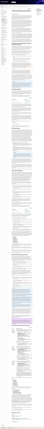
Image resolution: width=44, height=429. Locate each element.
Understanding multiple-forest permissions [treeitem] (4, 18)
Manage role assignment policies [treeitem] (4, 28)
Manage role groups (15, 123)
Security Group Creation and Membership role (16, 102)
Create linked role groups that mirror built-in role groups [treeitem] (4, 33)
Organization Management (27, 100)
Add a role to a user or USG (16, 124)
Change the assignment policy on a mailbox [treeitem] (4, 30)
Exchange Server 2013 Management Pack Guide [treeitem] (3, 58)
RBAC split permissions (39, 13)
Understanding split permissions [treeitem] (4, 20)
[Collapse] (7, 8)
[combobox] (4, 9)
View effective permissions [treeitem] (4, 34)
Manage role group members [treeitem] (4, 25)
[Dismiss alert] (42, 1)
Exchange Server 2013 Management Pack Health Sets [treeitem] (4, 60)
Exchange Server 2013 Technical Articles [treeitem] (3, 62)
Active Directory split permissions (39, 14)
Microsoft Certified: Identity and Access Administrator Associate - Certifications (20, 418)
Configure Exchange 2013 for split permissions (17, 410)
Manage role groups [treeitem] (4, 24)
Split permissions (38, 12)
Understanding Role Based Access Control (22, 49)
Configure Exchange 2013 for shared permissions (22, 126)
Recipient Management (27, 101)
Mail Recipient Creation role (15, 100)
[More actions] (31, 8)
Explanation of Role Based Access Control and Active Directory (39, 10)
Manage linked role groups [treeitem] (4, 27)
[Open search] (41, 5)
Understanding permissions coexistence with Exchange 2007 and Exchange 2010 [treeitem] (4, 22)
